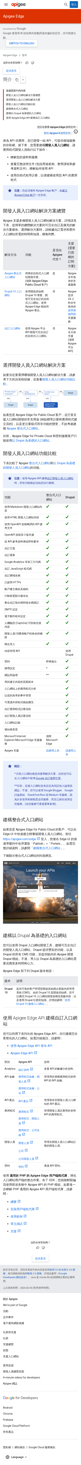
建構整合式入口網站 (46, 848)
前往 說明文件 (57, 133)
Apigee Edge (13, 16)
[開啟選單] (6, 4)
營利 (21, 1166)
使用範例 (17, 1216)
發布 (24, 55)
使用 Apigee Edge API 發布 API (31, 1046)
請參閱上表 (52, 750)
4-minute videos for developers (21, 1377)
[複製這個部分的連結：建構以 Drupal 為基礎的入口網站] (70, 936)
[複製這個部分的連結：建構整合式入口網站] (47, 820)
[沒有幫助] (32, 63)
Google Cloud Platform (16, 1425)
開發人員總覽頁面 (13, 1371)
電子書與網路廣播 (13, 1323)
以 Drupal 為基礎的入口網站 (30, 440)
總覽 (14, 1202)
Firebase (8, 1419)
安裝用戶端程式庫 (23, 1209)
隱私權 (7, 1447)
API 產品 (23, 1101)
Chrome (8, 1413)
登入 (73, 4)
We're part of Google (15, 1305)
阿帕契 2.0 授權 (33, 1273)
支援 (14, 1231)
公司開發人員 (26, 1158)
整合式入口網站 (39, 463)
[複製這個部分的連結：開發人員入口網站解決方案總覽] (69, 211)
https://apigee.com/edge (19, 839)
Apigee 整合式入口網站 (22, 428)
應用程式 (23, 1111)
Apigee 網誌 (10, 1383)
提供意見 (11, 70)
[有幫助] (27, 63)
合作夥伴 (8, 1317)
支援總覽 (8, 1344)
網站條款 (20, 1447)
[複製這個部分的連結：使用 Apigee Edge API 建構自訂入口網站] (11, 1024)
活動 (5, 1311)
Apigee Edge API (22, 1053)
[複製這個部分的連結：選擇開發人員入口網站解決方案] (69, 365)
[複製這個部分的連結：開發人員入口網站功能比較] (60, 454)
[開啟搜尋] (66, 4)
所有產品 (8, 1431)
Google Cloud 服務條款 (42, 1447)
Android (7, 1407)
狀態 (5, 1350)
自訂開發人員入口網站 (60, 478)
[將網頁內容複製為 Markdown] (17, 80)
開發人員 (23, 1143)
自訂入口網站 (12, 328)
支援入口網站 (11, 1356)
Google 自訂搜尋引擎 (48, 778)
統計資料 (23, 1069)
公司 (21, 1150)
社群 (5, 1338)
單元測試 (17, 1224)
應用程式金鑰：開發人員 (29, 1079)
